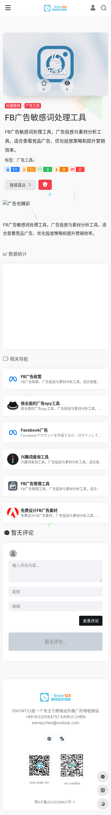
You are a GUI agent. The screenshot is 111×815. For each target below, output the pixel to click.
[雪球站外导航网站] (55, 8)
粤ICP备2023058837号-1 (54, 802)
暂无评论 (22, 532)
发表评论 (91, 620)
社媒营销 (13, 106)
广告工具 (33, 106)
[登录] (93, 8)
